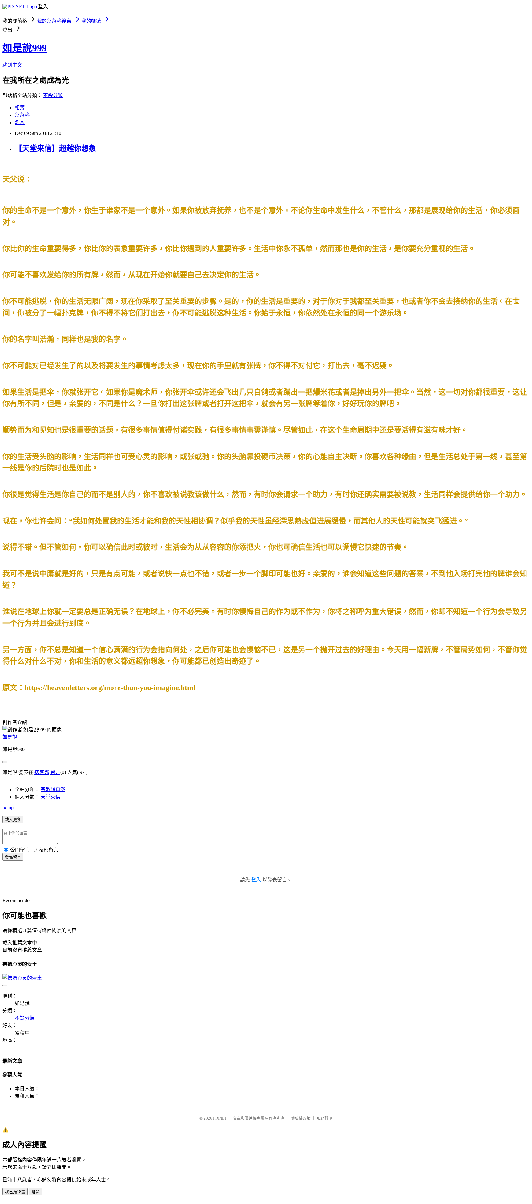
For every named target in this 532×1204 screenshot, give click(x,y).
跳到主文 (12, 64)
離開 (35, 1192)
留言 (55, 772)
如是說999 (24, 47)
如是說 (9, 737)
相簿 (20, 107)
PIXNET (220, 1118)
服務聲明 (324, 1118)
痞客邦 (41, 772)
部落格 (22, 115)
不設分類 (53, 95)
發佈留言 (13, 857)
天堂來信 (50, 796)
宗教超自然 (53, 789)
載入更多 (13, 819)
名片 (20, 122)
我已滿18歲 (15, 1192)
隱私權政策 (301, 1118)
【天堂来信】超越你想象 (55, 148)
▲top (8, 807)
